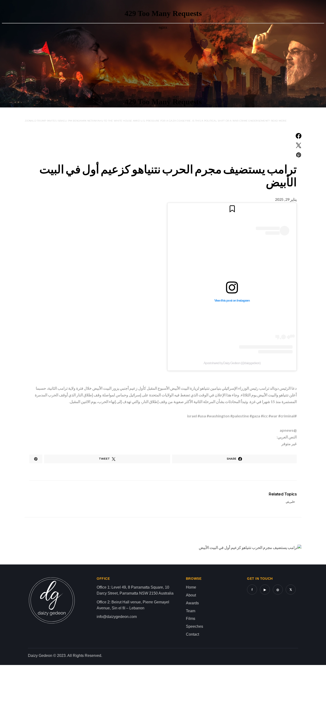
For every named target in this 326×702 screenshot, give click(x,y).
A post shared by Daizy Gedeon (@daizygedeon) (232, 363)
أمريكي (289, 502)
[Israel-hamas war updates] (298, 136)
